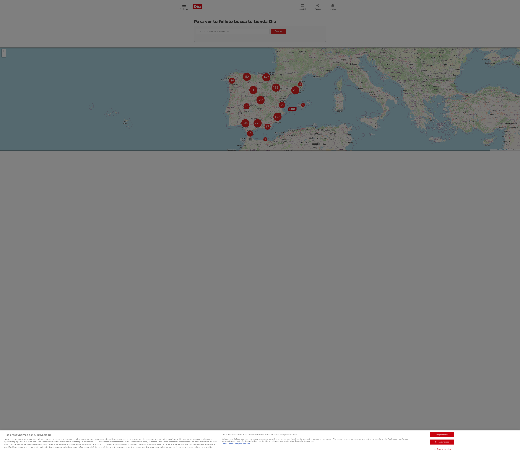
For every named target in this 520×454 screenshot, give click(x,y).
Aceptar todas (442, 435)
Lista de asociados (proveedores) (236, 444)
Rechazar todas (442, 442)
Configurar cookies (442, 449)
